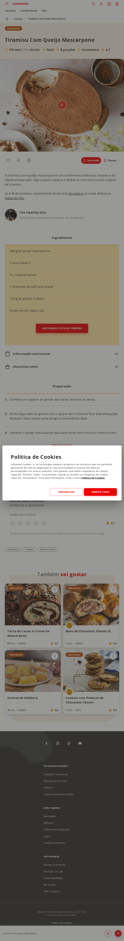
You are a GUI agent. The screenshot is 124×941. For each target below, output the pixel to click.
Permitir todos (100, 491)
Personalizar (66, 491)
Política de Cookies (93, 477)
